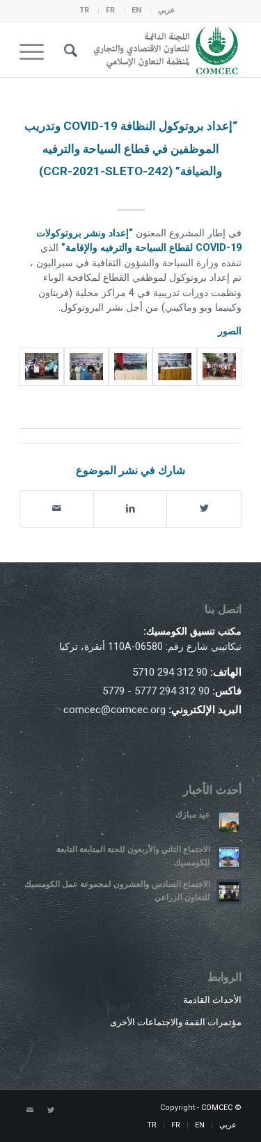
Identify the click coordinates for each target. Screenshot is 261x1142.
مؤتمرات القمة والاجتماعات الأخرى (176, 1022)
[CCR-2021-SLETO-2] (131, 367)
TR (84, 10)
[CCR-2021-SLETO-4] (219, 367)
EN (136, 10)
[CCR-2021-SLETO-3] (174, 367)
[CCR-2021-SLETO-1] (86, 367)
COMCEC (216, 1107)
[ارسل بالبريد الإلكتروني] (56, 508)
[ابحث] (68, 49)
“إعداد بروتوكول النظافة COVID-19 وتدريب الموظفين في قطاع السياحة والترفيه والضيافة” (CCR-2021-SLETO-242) (130, 148)
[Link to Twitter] (50, 1110)
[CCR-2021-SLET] (41, 367)
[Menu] (36, 49)
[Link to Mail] (29, 1110)
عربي (166, 10)
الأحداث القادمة (212, 1000)
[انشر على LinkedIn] (130, 508)
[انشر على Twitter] (204, 508)
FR (110, 10)
